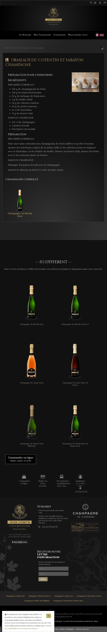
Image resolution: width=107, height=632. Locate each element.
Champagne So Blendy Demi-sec (39, 596)
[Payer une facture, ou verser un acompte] (104, 2)
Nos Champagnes (42, 34)
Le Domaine (25, 34)
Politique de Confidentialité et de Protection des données (28, 627)
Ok (49, 616)
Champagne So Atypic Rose (63, 596)
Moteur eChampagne (67, 629)
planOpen (67, 617)
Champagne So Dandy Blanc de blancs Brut (68, 601)
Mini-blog (57, 617)
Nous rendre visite (78, 34)
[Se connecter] (100, 2)
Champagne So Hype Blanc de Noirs (89, 596)
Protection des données (91, 614)
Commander (60, 34)
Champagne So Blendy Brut (20, 215)
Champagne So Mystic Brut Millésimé (37, 601)
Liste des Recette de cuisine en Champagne (24, 48)
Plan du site (59, 614)
